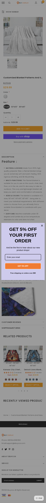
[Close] (42, 225)
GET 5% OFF (23, 266)
